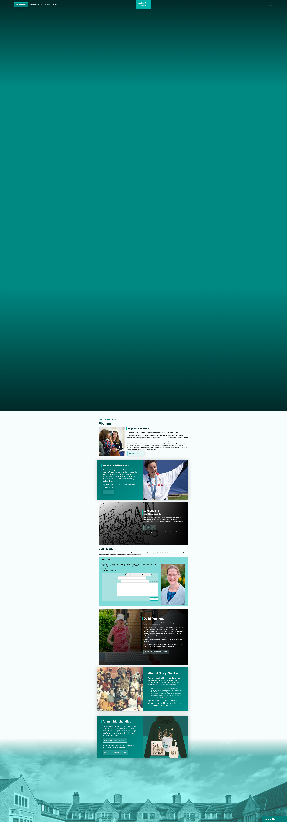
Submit (154, 599)
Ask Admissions (21, 4)
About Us (107, 419)
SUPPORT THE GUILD (136, 453)
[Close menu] (270, 4)
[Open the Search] (265, 4)
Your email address (152, 578)
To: (124, 575)
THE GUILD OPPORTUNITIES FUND (156, 652)
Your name (154, 575)
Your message (153, 581)
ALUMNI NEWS (149, 527)
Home (100, 419)
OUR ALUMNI (108, 492)
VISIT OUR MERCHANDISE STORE (114, 740)
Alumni (114, 419)
